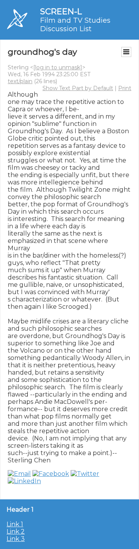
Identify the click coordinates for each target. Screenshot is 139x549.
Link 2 (16, 531)
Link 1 (15, 524)
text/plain (20, 81)
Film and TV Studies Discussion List (75, 24)
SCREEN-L (61, 11)
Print (124, 88)
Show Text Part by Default (77, 88)
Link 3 (16, 538)
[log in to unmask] (57, 67)
